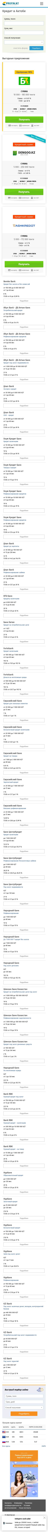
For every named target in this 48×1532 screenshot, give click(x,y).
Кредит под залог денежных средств (17, 1044)
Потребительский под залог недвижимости (19, 1335)
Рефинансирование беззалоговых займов (19, 861)
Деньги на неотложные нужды (15, 677)
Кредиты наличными (11, 599)
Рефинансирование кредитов (14, 337)
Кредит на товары (10, 756)
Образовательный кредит (13, 1175)
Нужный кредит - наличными (14, 1123)
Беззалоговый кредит (11, 1228)
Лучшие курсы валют (12, 1423)
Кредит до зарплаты (11, 546)
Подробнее (24, 301)
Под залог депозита (11, 966)
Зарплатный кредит (10, 782)
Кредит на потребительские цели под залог (20, 992)
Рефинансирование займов (14, 573)
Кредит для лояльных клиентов (15, 704)
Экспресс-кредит (9, 389)
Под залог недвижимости (13, 887)
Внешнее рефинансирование (14, 808)
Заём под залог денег (11, 1254)
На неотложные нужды (12, 1071)
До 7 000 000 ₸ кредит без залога (16, 939)
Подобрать (36, 48)
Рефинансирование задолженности (17, 1018)
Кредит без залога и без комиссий (16, 284)
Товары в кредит (9, 468)
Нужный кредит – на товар (13, 1149)
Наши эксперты (25, 1508)
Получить (24, 119)
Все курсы (6, 1446)
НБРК (44, 1446)
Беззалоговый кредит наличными (16, 730)
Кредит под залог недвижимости (16, 363)
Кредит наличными (10, 441)
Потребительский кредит (12, 310)
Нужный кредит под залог (13, 1097)
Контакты (8, 1503)
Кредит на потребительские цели (16, 625)
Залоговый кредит (10, 1202)
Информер (18, 1503)
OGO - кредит (8, 415)
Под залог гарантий (11, 1361)
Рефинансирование (11, 913)
